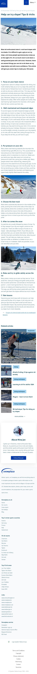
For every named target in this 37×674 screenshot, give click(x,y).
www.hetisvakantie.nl (7, 616)
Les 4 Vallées (5, 582)
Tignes (3, 548)
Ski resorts (4, 505)
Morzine (4, 543)
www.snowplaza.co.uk (7, 605)
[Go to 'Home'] (3, 3)
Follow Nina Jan (18, 458)
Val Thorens (5, 545)
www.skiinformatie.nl (7, 614)
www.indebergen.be (7, 607)
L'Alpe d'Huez (5, 587)
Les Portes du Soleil (7, 573)
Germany (4, 523)
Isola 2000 (4, 589)
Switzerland (5, 530)
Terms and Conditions (19, 650)
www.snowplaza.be (7, 600)
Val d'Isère (4, 541)
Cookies (18, 659)
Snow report (5, 507)
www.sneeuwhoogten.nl (8, 598)
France (3, 525)
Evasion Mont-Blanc (7, 575)
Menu (32, 2)
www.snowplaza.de (7, 602)
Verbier (4, 559)
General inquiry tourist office (9, 629)
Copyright (18, 653)
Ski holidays (5, 509)
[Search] (26, 2)
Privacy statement (19, 656)
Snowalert (4, 625)
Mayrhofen (4, 555)
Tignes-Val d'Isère (6, 570)
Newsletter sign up (7, 627)
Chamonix (4, 538)
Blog (3, 512)
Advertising (18, 661)
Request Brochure (7, 632)
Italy (3, 527)
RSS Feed (4, 634)
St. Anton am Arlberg (7, 552)
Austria (4, 520)
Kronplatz (4, 584)
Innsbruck (4, 550)
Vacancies (18, 667)
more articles (19, 416)
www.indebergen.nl (7, 609)
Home (3, 502)
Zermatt (4, 557)
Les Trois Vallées (6, 568)
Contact (18, 664)
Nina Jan (19, 11)
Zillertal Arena (5, 577)
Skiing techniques (29, 11)
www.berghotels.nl (6, 612)
